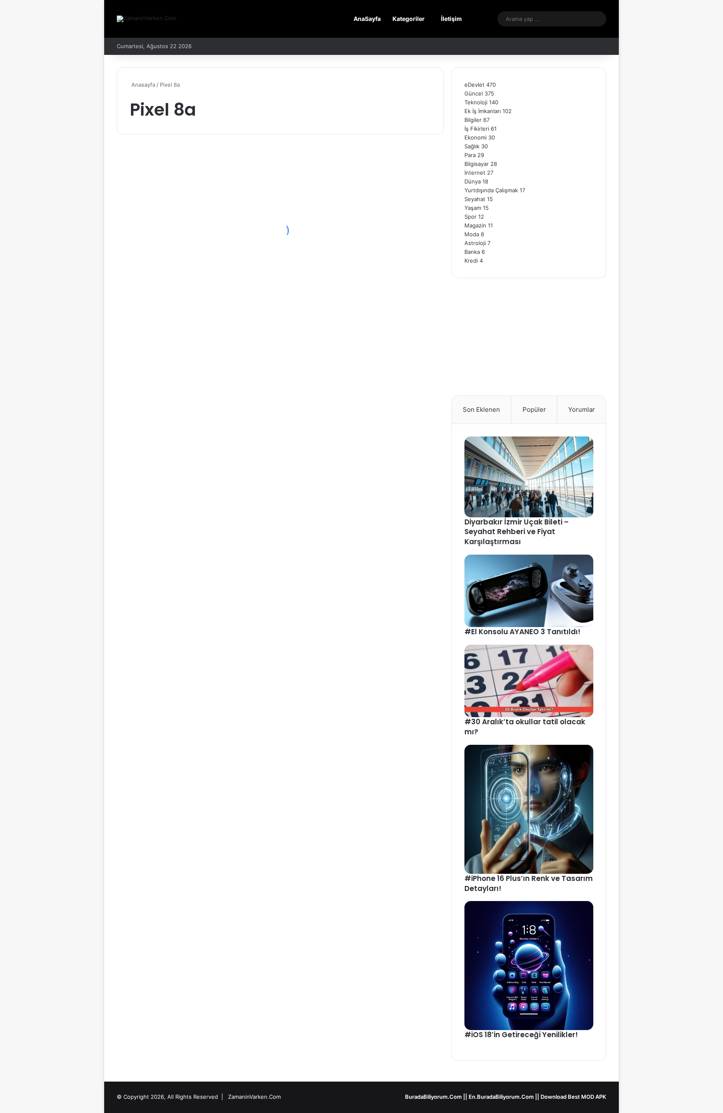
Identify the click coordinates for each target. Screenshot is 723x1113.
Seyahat (474, 199)
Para (470, 155)
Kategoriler (408, 18)
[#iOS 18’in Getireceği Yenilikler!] (528, 965)
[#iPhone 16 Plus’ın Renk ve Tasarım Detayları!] (528, 809)
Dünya (472, 181)
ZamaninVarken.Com (254, 1096)
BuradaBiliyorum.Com (433, 1096)
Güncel (473, 93)
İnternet (474, 172)
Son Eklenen (481, 409)
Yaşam (472, 207)
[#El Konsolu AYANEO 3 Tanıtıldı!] (528, 591)
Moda (471, 234)
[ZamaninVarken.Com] (146, 18)
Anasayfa (142, 84)
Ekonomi (475, 137)
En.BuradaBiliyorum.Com (501, 1096)
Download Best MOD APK (573, 1096)
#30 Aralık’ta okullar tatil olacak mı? (524, 727)
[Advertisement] (528, 336)
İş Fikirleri (476, 128)
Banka (472, 251)
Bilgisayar (476, 163)
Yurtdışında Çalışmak (491, 190)
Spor (470, 216)
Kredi (471, 260)
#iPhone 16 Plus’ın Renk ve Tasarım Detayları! (528, 883)
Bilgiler (473, 119)
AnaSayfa (367, 18)
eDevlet (474, 84)
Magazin (475, 225)
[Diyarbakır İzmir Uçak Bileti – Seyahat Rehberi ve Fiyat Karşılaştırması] (528, 476)
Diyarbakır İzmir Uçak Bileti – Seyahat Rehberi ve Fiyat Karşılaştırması (516, 532)
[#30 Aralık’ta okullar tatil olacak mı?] (528, 681)
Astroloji (475, 243)
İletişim (451, 18)
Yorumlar (581, 409)
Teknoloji (475, 102)
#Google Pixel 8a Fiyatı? (190, 258)
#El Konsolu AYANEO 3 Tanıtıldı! (522, 632)
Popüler (534, 409)
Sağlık (471, 146)
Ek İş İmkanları (482, 111)
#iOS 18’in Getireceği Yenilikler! (521, 1035)
